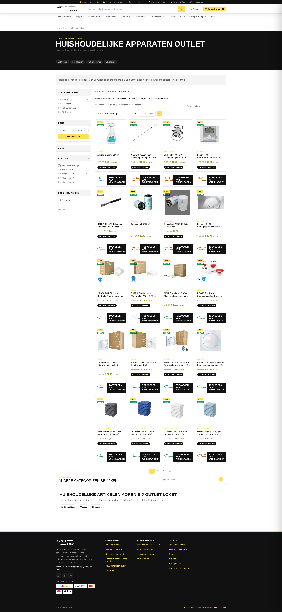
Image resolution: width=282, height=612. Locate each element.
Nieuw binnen (161, 99)
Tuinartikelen (111, 570)
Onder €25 (145, 99)
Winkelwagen (216, 9)
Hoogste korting (126, 99)
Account (196, 9)
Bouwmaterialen (157, 16)
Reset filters (61, 209)
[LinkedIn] (70, 575)
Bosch (124, 92)
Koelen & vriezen (177, 16)
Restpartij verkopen (178, 549)
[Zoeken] (181, 9)
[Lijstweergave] (164, 113)
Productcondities (145, 549)
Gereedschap (111, 16)
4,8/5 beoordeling (159, 2)
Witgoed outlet (112, 544)
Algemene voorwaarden (180, 568)
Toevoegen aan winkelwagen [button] (117, 180)
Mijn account (143, 559)
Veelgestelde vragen (146, 554)
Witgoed (80, 16)
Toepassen (73, 137)
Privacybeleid (175, 563)
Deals (212, 16)
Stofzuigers (110, 62)
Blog (171, 554)
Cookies (223, 607)
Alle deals (173, 559)
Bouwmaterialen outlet (115, 566)
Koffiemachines (94, 62)
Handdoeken (77, 62)
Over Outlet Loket (177, 544)
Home (58, 28)
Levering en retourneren (148, 544)
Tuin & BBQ (126, 16)
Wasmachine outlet (114, 549)
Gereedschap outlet (114, 554)
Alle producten (64, 16)
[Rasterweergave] (159, 113)
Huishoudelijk (94, 16)
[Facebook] (64, 575)
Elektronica (141, 16)
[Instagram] (58, 575)
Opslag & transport (197, 16)
